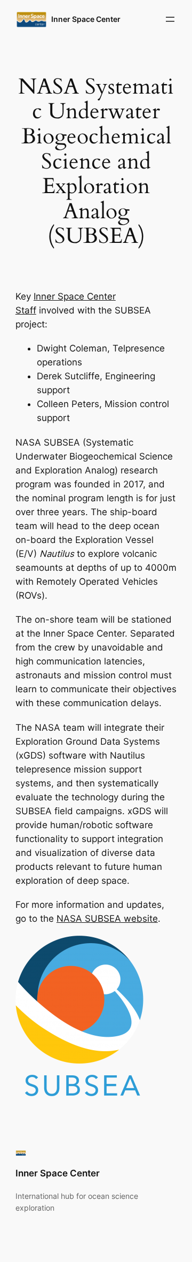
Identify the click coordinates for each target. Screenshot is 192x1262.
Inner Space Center (86, 19)
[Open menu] (170, 19)
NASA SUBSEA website (107, 918)
